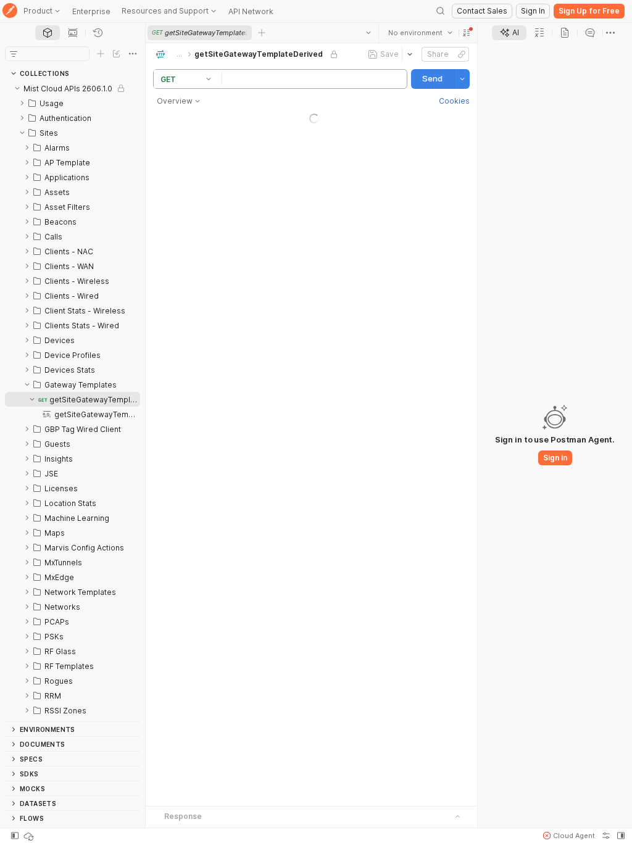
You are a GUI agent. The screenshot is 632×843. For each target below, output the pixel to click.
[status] (29, 835)
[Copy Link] (461, 54)
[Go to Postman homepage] (9, 11)
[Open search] (440, 11)
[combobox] (420, 32)
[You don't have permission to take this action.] (261, 32)
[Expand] (22, 103)
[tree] (72, 401)
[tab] (47, 32)
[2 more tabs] (610, 33)
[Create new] (100, 53)
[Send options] (462, 79)
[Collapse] (17, 88)
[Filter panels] (13, 54)
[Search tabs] (368, 32)
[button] (466, 32)
